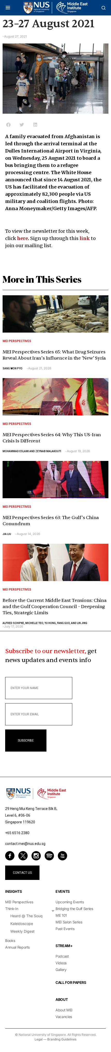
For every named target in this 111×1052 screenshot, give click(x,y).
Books (10, 940)
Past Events (65, 928)
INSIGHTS (13, 891)
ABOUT (62, 999)
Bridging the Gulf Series (74, 908)
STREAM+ (64, 945)
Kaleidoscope (21, 923)
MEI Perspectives (17, 341)
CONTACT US (22, 873)
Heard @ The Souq (26, 916)
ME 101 (61, 915)
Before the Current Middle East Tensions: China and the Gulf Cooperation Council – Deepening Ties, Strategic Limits (55, 607)
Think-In (11, 908)
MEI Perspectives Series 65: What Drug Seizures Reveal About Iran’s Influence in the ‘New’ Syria (54, 355)
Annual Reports (17, 947)
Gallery (61, 969)
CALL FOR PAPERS (71, 982)
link (85, 238)
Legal (39, 1039)
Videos (61, 963)
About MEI (64, 1010)
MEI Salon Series (69, 922)
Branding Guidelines (61, 1039)
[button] (8, 8)
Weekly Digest (22, 931)
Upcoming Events (70, 902)
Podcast (62, 956)
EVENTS (63, 891)
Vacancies (64, 1016)
